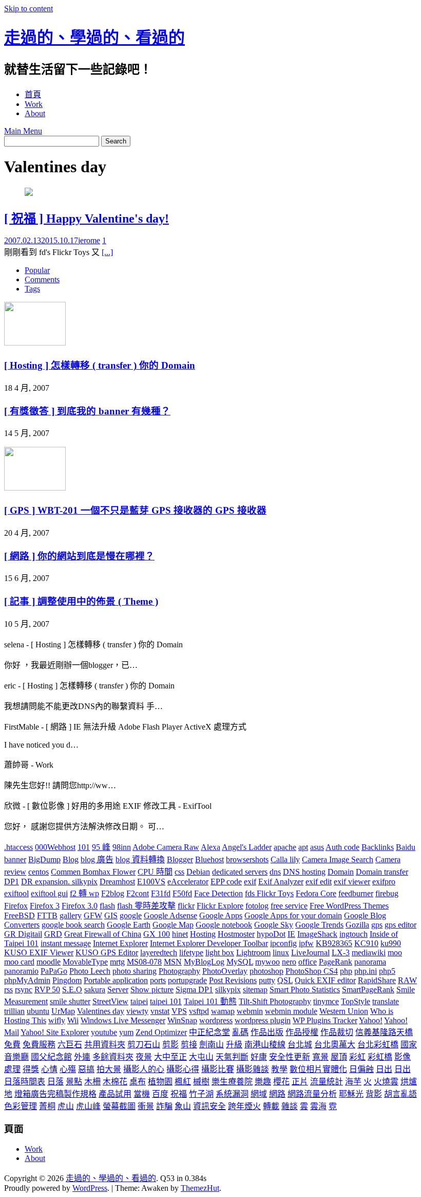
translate (385, 1001)
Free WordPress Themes (349, 905)
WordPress (89, 1188)
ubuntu (38, 1011)
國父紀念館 (51, 1057)
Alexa (210, 847)
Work (34, 104)
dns (275, 871)
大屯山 (201, 1057)
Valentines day (100, 1011)
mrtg (117, 961)
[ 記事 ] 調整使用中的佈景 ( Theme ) (81, 601)
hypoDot (271, 934)
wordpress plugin (263, 1020)
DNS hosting (304, 871)
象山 (183, 1106)
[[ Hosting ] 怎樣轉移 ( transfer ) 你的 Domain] (35, 342)
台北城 (300, 1044)
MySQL (239, 961)
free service (289, 905)
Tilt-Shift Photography (275, 1001)
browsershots (247, 859)
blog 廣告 (97, 859)
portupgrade (187, 980)
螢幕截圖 (119, 1106)
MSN (173, 961)
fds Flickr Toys (269, 893)
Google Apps (220, 915)
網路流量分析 (312, 1094)
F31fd (160, 893)
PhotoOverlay (224, 971)
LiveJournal (310, 952)
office (307, 961)
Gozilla (357, 924)
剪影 (170, 1044)
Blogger (180, 859)
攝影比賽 (217, 1069)
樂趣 (263, 1081)
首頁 (33, 94)
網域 (259, 1094)
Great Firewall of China (102, 934)
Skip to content (28, 8)
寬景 (320, 1057)
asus (317, 847)
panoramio (21, 971)
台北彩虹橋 (377, 1044)
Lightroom (253, 952)
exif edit (318, 881)
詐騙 (164, 1106)
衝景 (146, 1106)
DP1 (11, 881)
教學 (279, 1069)
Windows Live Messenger (123, 1020)
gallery (71, 915)
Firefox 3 (45, 905)
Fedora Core (316, 893)
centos (38, 871)
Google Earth (128, 924)
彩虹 (357, 1057)
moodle (48, 961)
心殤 (68, 1069)
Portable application (116, 980)
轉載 (271, 1106)
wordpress (216, 1020)
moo (395, 952)
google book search (73, 924)
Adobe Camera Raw (165, 847)
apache (285, 847)
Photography (179, 971)
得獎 (31, 1069)
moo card (19, 961)
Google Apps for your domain (293, 915)
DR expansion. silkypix (59, 881)
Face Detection (218, 893)
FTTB (47, 915)
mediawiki (369, 952)
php (346, 971)
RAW (407, 980)
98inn (121, 847)
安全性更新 (289, 1057)
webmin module (291, 1011)
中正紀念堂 (209, 1032)
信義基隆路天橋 (384, 1032)
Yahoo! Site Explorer (55, 1032)
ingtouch (353, 934)
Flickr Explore (220, 905)
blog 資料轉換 (140, 859)
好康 (259, 1057)
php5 (387, 971)
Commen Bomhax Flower (93, 871)
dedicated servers (239, 871)
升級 (234, 1044)
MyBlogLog (204, 961)
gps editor (400, 924)
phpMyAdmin (27, 980)
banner (15, 859)
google (131, 915)
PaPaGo (54, 971)
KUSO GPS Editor (106, 952)
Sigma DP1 (194, 989)
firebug (386, 893)
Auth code (342, 847)
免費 (12, 1044)
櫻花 (281, 1081)
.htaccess (18, 847)
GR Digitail (23, 934)
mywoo (267, 961)
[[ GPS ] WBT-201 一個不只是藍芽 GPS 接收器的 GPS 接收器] (35, 487)
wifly (56, 1020)
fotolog (257, 905)
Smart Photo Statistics (305, 989)
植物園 (160, 1081)
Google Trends (319, 924)
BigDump (44, 859)
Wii (73, 1020)
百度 (160, 1094)
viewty (137, 1011)
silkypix (228, 989)
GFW (93, 915)
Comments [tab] (42, 279)
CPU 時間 (155, 871)
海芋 (353, 1081)
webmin (250, 1011)
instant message (66, 943)
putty (267, 980)
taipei (139, 1001)
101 (84, 847)
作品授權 (301, 1032)
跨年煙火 (244, 1106)
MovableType (85, 961)
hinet (180, 934)
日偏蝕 (361, 1069)
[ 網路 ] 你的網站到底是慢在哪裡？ (79, 556)
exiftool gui (49, 893)
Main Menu (23, 130)
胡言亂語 (400, 1094)
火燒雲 (386, 1081)
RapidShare (377, 980)
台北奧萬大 (334, 1044)
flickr (186, 905)
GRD (53, 934)
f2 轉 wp (84, 893)
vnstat (159, 1011)
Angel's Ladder (247, 847)
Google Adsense (170, 915)
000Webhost (55, 847)
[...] (107, 252)
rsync (23, 989)
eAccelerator (187, 881)
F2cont (137, 893)
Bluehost (209, 859)
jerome (89, 240)
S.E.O (72, 989)
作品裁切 (336, 1032)
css (179, 871)
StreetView (110, 1001)
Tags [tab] (32, 288)
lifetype (191, 952)
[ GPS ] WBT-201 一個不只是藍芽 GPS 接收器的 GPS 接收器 (135, 510)
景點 (74, 1081)
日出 (384, 1069)
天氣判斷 (232, 1057)
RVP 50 (47, 989)
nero (289, 961)
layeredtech (158, 952)
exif (250, 881)
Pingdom (67, 980)
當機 (141, 1094)
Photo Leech (89, 971)
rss (8, 989)
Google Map (173, 924)
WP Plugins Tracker (325, 1020)
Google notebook (224, 924)
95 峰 (101, 847)
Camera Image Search (337, 859)
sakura (94, 989)
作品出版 (267, 1032)
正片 (300, 1081)
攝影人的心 (143, 1069)
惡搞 (86, 1069)
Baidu (405, 847)
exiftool (16, 893)
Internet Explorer (120, 943)
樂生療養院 (232, 1081)
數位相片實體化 (318, 1069)
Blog (71, 859)
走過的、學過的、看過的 (94, 37)
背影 (374, 1094)
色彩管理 (20, 1106)
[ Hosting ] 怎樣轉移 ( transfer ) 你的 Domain (99, 365)
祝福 (178, 1094)
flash (107, 905)
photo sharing (134, 971)
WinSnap (182, 1020)
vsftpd (199, 1011)
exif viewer (352, 881)
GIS (111, 915)
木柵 (92, 1081)
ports (158, 980)
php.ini (365, 971)
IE (291, 934)
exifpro (383, 881)
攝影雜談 (252, 1069)
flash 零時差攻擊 (146, 905)
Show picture (152, 989)
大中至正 (170, 1057)
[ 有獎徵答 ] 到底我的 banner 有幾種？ (87, 411)
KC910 (366, 943)
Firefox (16, 905)
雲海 (318, 1106)
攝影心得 (182, 1069)
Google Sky (273, 924)
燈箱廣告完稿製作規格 (55, 1094)
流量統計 (326, 1081)
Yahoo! (370, 1020)
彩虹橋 (380, 1057)
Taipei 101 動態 (210, 1001)
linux (281, 952)
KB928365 (334, 943)
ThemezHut (200, 1188)
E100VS (151, 881)
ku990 (390, 943)
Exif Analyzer (280, 881)
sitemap (255, 989)
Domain (341, 871)
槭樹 (201, 1081)
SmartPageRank (368, 989)
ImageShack (317, 934)
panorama (370, 961)
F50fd (182, 893)
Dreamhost (117, 881)
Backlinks (377, 847)
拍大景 (109, 1069)
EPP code (226, 881)
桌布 (137, 1081)
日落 (55, 1081)
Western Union (343, 1011)
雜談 (289, 1106)
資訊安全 (209, 1106)
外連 (82, 1057)
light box (219, 952)
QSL (285, 980)
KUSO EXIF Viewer (38, 952)
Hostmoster (236, 934)
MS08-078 (144, 961)
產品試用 (115, 1094)
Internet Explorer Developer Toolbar (209, 943)
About (35, 113)
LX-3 (341, 952)
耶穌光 (351, 1094)
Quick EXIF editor (325, 980)
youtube (104, 1032)
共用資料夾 (104, 1044)
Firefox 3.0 (80, 905)
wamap (223, 1011)
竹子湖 (201, 1094)
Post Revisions (233, 980)
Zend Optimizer (161, 1032)
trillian (14, 1011)
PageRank (335, 961)
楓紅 (183, 1081)
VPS (179, 1011)
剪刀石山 (143, 1044)
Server (117, 989)
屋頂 (339, 1057)
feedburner (355, 893)
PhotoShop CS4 (311, 971)
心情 (49, 1069)
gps (376, 924)
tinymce (326, 1001)
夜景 (144, 1057)
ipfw (306, 943)
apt (303, 847)
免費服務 (39, 1044)
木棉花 (115, 1081)
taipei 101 (166, 1001)
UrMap (63, 1011)
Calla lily (285, 859)
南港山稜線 (264, 1044)
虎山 (66, 1106)
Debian (198, 871)
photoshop (266, 971)
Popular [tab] (37, 270)
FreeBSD (19, 915)
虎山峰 (88, 1106)
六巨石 (70, 1044)
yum (126, 1032)
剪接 (189, 1044)
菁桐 (47, 1106)
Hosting (203, 934)
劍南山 (211, 1044)
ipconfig (283, 943)
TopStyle (355, 1001)
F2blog (112, 893)
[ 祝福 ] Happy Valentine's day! (86, 218)
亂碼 (240, 1032)
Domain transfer (382, 871)
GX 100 (156, 934)
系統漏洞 (232, 1094)
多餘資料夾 (112, 1057)
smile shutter (70, 1001)
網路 (277, 1094)
